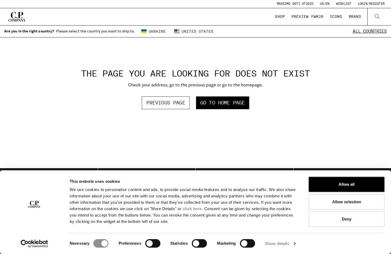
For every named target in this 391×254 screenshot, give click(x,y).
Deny (346, 219)
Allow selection (346, 202)
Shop (280, 16)
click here (192, 208)
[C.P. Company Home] (17, 16)
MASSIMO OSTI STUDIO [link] (295, 4)
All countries (370, 31)
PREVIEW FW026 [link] (308, 16)
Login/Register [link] (371, 4)
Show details (277, 243)
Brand (355, 16)
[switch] (152, 243)
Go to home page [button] (222, 102)
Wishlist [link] (343, 4)
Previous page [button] (165, 102)
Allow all (347, 184)
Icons (336, 16)
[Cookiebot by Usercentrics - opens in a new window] (34, 244)
